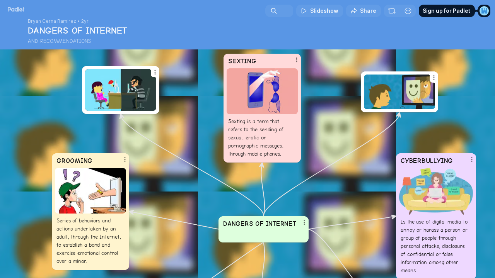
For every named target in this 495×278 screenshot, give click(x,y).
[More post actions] (296, 60)
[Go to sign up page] (484, 11)
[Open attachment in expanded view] (262, 91)
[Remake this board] (391, 11)
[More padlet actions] (408, 11)
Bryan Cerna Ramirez (52, 21)
